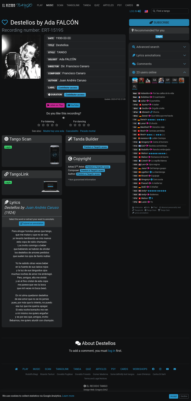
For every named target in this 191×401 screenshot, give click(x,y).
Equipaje (155, 176)
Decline (184, 396)
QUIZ (97, 5)
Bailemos (154, 194)
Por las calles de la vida (163, 93)
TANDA (87, 5)
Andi (143, 187)
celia (143, 101)
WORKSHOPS (140, 369)
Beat (142, 131)
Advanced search (147, 47)
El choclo (153, 123)
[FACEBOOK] (153, 369)
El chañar (153, 187)
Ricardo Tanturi (47, 374)
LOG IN (134, 11)
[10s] (64, 118)
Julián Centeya (159, 138)
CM (174, 80)
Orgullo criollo (157, 108)
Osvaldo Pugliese (65, 374)
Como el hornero (160, 142)
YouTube (74, 105)
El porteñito (154, 101)
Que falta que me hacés (162, 116)
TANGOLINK (73, 5)
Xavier (145, 104)
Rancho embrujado (161, 149)
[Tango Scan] (150, 138)
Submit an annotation (33, 223)
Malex (144, 153)
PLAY (40, 5)
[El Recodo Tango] (16, 369)
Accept (173, 396)
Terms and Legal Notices (95, 378)
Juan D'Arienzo (143, 374)
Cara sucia (158, 179)
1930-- (59, 38)
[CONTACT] (138, 5)
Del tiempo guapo (158, 168)
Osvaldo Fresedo (83, 374)
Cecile (145, 108)
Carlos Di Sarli (159, 374)
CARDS (129, 5)
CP (167, 80)
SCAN (60, 5)
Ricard (144, 176)
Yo (151, 202)
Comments (144, 64)
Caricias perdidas (156, 131)
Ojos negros (154, 164)
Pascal (144, 183)
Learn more (68, 395)
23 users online (146, 72)
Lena (142, 123)
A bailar (155, 104)
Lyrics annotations (148, 55)
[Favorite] (5, 22)
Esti (143, 146)
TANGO (57, 52)
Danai (144, 116)
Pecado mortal (88, 131)
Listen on (56, 105)
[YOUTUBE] (167, 369)
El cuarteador (158, 97)
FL (134, 86)
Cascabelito (72, 131)
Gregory (145, 142)
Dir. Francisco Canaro (68, 66)
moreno (144, 138)
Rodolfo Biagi (32, 374)
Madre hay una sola (53, 131)
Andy (143, 191)
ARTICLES (108, 5)
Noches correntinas (157, 146)
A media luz (156, 183)
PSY (119, 5)
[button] (146, 11)
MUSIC (49, 5)
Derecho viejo (158, 127)
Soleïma (145, 97)
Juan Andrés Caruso (67, 80)
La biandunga (158, 172)
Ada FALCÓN (62, 59)
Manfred (144, 127)
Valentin (145, 93)
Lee (143, 164)
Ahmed (145, 112)
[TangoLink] (151, 112)
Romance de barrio (159, 157)
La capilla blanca (159, 161)
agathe (144, 172)
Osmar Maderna (100, 374)
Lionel (144, 161)
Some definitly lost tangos (122, 374)
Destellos (58, 45)
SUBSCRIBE (161, 22)
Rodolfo (145, 149)
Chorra (156, 112)
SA (154, 80)
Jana (143, 168)
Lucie (144, 202)
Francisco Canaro (67, 73)
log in (111, 350)
